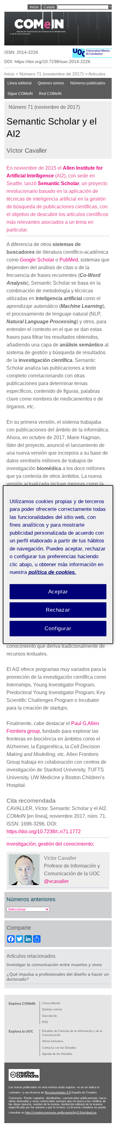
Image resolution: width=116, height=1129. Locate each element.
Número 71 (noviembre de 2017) (51, 73)
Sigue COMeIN (20, 93)
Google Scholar (37, 259)
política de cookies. (52, 572)
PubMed (68, 259)
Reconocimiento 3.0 (58, 1092)
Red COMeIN (50, 93)
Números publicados (87, 83)
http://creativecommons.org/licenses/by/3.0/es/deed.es (61, 1112)
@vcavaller (57, 881)
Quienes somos (51, 83)
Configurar (58, 628)
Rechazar (58, 610)
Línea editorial (19, 83)
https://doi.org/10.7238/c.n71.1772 (43, 831)
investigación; (22, 844)
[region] (58, 564)
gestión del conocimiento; (66, 844)
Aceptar (58, 591)
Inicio (9, 73)
